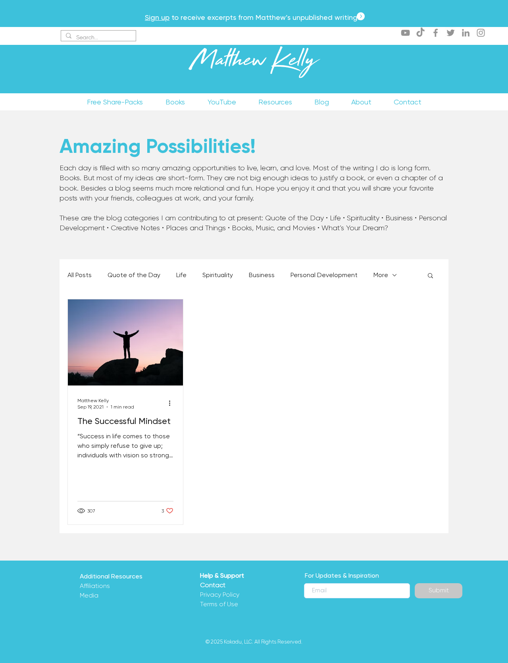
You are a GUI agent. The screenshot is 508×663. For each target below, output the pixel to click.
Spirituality (217, 275)
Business (262, 275)
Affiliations (95, 586)
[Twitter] (450, 32)
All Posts (79, 275)
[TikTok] (420, 32)
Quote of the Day (134, 275)
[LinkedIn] (465, 32)
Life (181, 275)
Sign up (157, 17)
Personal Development (324, 275)
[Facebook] (435, 32)
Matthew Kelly (254, 63)
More (380, 275)
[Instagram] (480, 32)
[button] (430, 276)
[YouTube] (405, 32)
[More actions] (172, 403)
